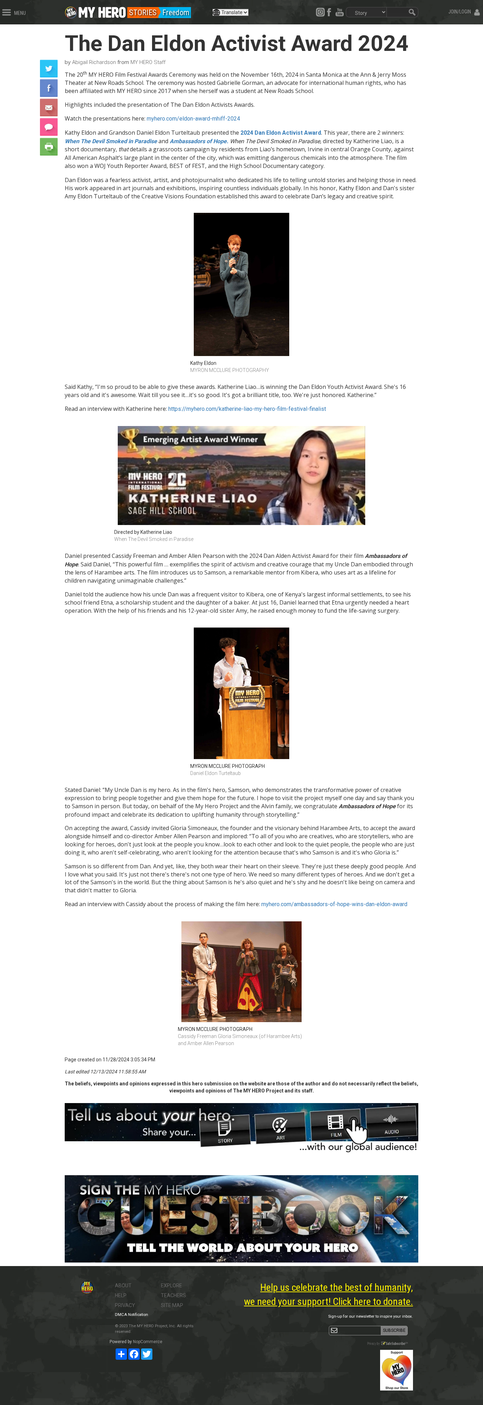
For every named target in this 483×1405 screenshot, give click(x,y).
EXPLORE (171, 1285)
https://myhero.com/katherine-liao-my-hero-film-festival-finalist (247, 409)
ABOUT (123, 1285)
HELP (121, 1295)
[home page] (102, 10)
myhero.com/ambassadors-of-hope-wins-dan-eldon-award (334, 904)
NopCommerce (147, 1341)
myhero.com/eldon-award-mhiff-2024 (193, 118)
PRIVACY (125, 1305)
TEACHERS (173, 1295)
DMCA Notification (131, 1314)
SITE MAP (172, 1305)
